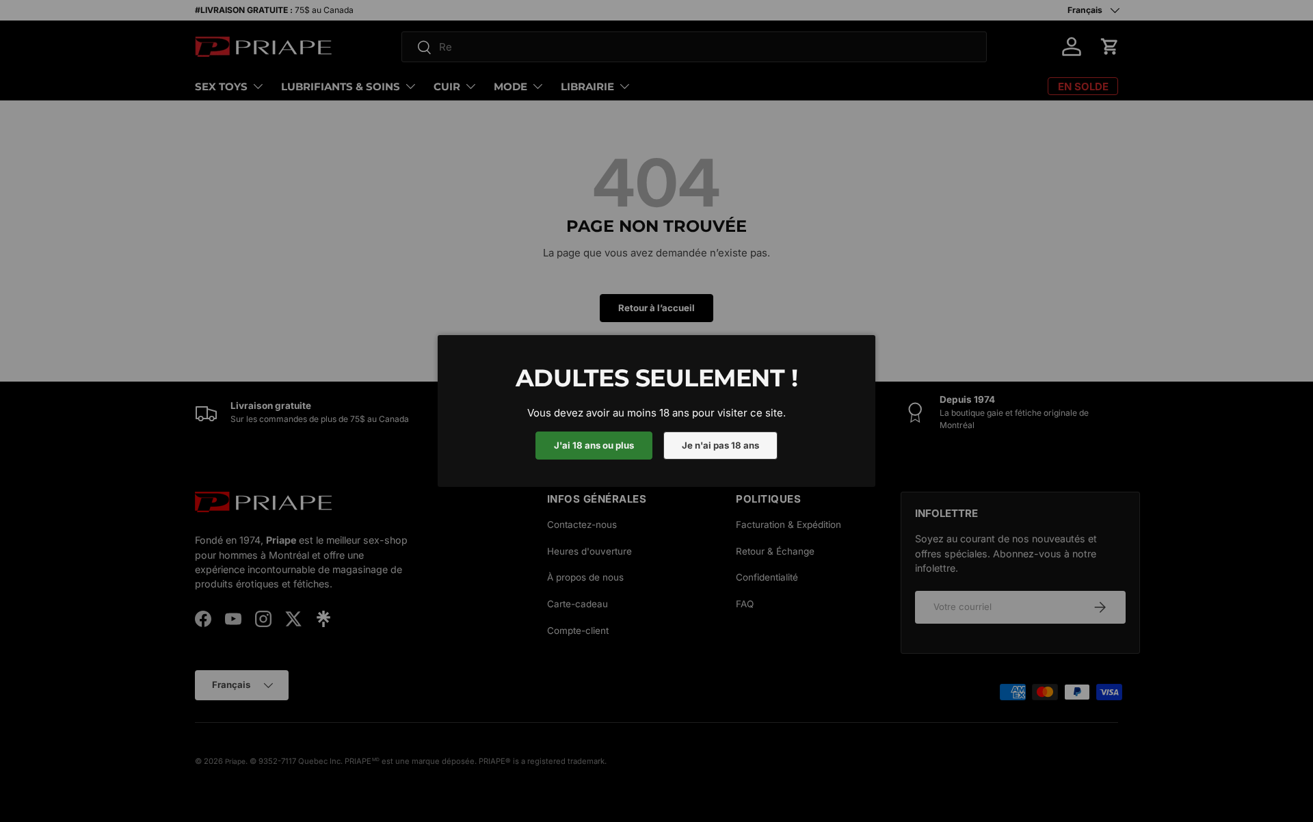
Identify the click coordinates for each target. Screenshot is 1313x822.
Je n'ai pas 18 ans (720, 445)
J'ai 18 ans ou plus (594, 445)
